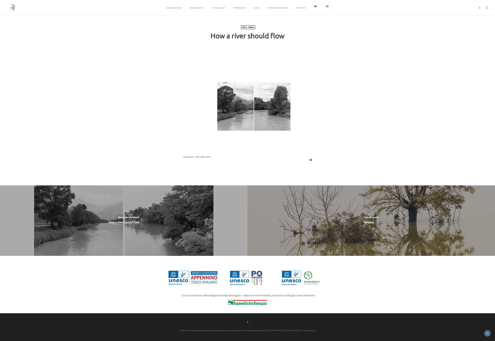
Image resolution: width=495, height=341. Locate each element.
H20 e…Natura (248, 27)
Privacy (312, 331)
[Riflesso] (371, 220)
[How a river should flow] (124, 220)
